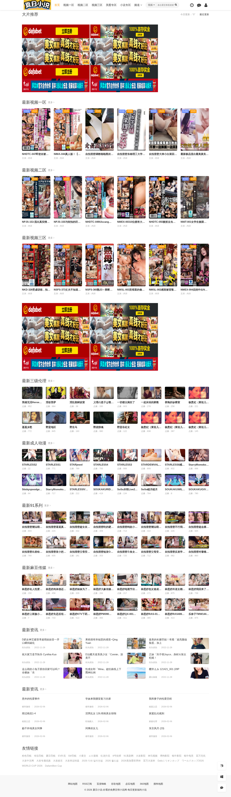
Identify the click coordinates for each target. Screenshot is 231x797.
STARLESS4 (100, 464)
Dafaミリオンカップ (168, 760)
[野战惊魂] (103, 418)
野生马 (73, 427)
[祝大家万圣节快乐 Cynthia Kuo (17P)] (72, 658)
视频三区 (97, 5)
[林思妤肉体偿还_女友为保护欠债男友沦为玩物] (56, 580)
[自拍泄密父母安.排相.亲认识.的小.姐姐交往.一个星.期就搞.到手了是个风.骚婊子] (151, 542)
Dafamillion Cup (53, 765)
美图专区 (111, 5)
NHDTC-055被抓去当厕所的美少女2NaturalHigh (176, 221)
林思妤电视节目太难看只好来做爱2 (137, 589)
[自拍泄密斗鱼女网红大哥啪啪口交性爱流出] (127, 542)
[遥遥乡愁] (32, 418)
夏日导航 (50, 755)
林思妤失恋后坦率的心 (58, 614)
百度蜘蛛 (101, 783)
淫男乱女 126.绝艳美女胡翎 (100, 713)
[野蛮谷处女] (127, 418)
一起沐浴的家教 (150, 402)
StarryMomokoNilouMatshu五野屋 (66, 489)
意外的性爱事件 (31, 698)
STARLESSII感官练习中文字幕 (182, 464)
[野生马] (80, 418)
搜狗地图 (158, 783)
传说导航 (38, 755)
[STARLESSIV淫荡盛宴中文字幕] (80, 480)
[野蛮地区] (56, 418)
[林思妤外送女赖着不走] (175, 580)
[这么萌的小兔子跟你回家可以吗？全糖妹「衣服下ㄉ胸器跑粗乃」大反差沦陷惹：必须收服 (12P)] (72, 673)
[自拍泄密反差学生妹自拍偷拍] (175, 542)
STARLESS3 (124, 464)
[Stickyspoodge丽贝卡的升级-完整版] (32, 480)
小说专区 (125, 5)
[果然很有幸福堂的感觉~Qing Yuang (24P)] (136, 643)
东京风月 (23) (156, 728)
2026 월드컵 (112, 760)
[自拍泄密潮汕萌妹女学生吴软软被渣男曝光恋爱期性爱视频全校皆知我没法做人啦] (151, 517)
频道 (137, 5)
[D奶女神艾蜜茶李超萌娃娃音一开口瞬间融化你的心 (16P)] (72, 643)
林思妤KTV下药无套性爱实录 (86, 614)
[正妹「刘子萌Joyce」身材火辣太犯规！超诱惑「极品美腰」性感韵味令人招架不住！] (199, 658)
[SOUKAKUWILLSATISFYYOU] (175, 480)
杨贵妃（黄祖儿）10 (200, 402)
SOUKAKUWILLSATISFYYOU (182, 489)
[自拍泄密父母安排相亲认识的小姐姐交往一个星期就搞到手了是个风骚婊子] (80, 542)
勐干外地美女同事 (32, 728)
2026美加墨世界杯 (131, 760)
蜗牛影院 (176, 755)
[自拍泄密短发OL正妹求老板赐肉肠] (103, 542)
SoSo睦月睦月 (149, 489)
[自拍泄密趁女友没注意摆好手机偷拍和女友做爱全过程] (80, 517)
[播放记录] (192, 5)
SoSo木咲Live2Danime (130, 489)
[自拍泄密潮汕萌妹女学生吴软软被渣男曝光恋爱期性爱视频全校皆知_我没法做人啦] (32, 517)
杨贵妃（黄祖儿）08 (200, 427)
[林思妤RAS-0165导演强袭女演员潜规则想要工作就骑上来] (151, 604)
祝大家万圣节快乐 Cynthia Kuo (39, 654)
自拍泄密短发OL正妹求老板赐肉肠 (112, 551)
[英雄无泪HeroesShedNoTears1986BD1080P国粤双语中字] (32, 393)
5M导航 (72, 755)
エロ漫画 (93, 755)
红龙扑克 (105, 755)
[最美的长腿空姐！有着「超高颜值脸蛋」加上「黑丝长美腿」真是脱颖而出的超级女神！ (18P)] (199, 643)
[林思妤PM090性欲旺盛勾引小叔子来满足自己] (103, 604)
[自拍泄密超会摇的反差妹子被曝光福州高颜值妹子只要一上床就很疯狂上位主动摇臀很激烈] (199, 517)
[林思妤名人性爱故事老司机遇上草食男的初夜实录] (32, 580)
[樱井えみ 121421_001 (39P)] (199, 673)
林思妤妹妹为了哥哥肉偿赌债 (86, 589)
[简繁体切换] (221, 765)
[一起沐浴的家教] (151, 393)
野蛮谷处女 (123, 427)
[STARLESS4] (103, 455)
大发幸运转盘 (72, 760)
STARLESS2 (29, 464)
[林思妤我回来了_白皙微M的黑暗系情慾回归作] (199, 580)
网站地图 (72, 783)
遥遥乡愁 (27, 427)
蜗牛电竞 (188, 755)
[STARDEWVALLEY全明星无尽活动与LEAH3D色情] (151, 455)
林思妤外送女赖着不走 (177, 589)
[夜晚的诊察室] (175, 393)
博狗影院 (164, 755)
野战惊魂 (98, 427)
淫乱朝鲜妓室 (77, 402)
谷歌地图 (116, 783)
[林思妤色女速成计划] (151, 580)
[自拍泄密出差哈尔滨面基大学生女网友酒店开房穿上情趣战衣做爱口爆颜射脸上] (32, 542)
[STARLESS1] (56, 455)
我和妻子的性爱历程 (160, 698)
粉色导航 (26, 755)
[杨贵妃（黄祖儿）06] (151, 418)
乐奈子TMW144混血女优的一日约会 (209, 614)
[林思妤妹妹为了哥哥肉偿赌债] (80, 580)
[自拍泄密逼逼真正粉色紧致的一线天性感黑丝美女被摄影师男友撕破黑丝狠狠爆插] (56, 517)
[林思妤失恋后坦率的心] (56, 604)
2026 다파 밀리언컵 (92, 760)
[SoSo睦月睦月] (151, 480)
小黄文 (82, 755)
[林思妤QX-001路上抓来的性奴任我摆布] (127, 604)
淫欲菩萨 (51, 402)
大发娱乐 (58, 760)
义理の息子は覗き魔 (104, 402)
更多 (50, 102)
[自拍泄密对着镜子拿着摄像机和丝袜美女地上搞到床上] (199, 542)
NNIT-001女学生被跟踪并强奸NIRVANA (203, 221)
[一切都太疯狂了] (127, 393)
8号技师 (117, 755)
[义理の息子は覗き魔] (103, 393)
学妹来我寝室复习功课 (98, 698)
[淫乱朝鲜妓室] (80, 393)
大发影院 (140, 755)
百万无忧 (200, 755)
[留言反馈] (199, 5)
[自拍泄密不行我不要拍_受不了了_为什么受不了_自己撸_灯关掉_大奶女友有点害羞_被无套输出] (175, 517)
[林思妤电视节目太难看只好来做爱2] (127, 580)
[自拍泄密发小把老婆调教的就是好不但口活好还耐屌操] (56, 542)
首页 (57, 5)
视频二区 (82, 5)
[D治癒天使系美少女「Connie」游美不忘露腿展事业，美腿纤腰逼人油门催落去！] (136, 658)
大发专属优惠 (43, 760)
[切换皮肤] (221, 776)
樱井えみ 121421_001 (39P (164, 669)
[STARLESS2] (32, 455)
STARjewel (76, 464)
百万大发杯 (149, 760)
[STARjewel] (80, 455)
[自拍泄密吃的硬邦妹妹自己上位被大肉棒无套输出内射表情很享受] (103, 517)
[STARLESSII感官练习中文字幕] (175, 455)
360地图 (144, 783)
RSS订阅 (87, 783)
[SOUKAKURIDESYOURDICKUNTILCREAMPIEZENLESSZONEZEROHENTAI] (103, 480)
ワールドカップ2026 (193, 760)
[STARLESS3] (127, 455)
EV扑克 (62, 755)
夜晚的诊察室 (172, 402)
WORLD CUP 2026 (32, 765)
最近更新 (204, 14)
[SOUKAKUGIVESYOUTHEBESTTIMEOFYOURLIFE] (199, 480)
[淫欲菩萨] (56, 393)
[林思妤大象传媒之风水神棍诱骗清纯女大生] (103, 580)
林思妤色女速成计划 (152, 589)
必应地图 (130, 783)
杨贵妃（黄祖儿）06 (152, 427)
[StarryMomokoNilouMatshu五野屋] (56, 480)
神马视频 (152, 755)
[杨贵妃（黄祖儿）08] (199, 418)
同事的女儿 (91, 728)
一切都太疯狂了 (126, 402)
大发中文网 (28, 760)
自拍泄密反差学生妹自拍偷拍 (181, 551)
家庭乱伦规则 (156, 713)
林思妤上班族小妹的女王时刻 (38, 614)
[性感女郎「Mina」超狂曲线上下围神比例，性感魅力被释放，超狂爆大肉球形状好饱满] (136, 673)
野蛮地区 (51, 427)
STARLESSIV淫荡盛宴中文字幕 (88, 489)
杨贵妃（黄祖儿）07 (176, 427)
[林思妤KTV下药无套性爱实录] (80, 604)
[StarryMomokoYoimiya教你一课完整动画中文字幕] (199, 455)
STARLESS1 (53, 464)
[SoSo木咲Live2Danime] (127, 480)
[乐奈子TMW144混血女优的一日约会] (199, 604)
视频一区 (68, 5)
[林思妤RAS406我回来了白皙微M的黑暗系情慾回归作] (175, 604)
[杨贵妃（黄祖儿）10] (199, 393)
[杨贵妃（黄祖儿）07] (175, 418)
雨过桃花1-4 (29, 713)
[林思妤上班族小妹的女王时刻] (32, 604)
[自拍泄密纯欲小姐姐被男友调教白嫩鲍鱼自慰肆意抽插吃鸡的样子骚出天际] (127, 517)
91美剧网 (128, 755)
